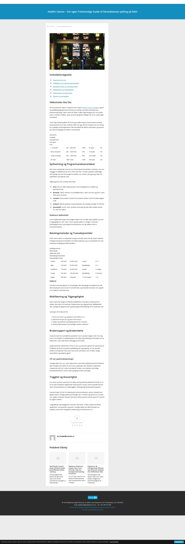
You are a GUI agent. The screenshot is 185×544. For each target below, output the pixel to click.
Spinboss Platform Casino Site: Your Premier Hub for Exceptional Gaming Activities (76, 470)
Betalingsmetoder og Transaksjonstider (65, 86)
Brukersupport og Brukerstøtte (62, 93)
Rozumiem (179, 542)
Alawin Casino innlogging (91, 108)
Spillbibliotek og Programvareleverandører (66, 83)
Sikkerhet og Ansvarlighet (61, 96)
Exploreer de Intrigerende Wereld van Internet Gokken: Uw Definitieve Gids (96, 469)
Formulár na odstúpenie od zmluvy (92, 509)
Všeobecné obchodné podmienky (80, 507)
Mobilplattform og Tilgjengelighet (63, 90)
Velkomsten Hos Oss (59, 80)
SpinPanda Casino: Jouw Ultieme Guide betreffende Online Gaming (57, 469)
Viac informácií (114, 542)
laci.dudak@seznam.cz (65, 26)
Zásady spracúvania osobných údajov (103, 507)
